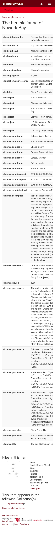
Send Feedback (21, 524)
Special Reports (15, 503)
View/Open (35, 488)
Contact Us (7, 524)
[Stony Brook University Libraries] (34, 519)
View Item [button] (9, 10)
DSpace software (10, 515)
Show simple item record (13, 17)
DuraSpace (7, 521)
